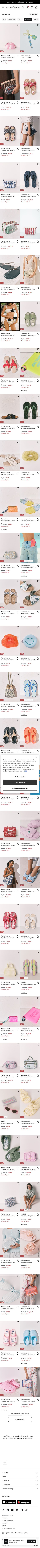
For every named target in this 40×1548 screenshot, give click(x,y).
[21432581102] (38, 1183)
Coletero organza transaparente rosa (8, 660)
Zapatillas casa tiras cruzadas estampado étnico (8, 150)
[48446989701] (18, 164)
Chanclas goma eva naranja (28, 752)
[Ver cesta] (36, 7)
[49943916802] (18, 905)
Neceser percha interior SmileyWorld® (28, 1169)
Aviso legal (4, 1518)
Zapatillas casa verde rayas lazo (8, 1308)
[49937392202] (38, 812)
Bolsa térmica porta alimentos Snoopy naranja (28, 1308)
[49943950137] (18, 395)
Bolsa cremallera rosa (7, 1030)
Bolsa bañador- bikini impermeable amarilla (28, 382)
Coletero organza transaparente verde (28, 474)
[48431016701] (18, 488)
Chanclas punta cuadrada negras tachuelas (8, 289)
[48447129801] (38, 1368)
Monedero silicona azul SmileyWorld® (28, 660)
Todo (4, 19)
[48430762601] (38, 627)
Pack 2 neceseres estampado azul (28, 150)
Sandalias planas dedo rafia (8, 752)
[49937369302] (38, 303)
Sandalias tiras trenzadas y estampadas (28, 613)
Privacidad (4, 1523)
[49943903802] (18, 581)
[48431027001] (18, 998)
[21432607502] (38, 951)
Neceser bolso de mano (28, 289)
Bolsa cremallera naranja (8, 521)
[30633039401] (18, 674)
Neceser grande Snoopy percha (8, 845)
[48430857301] (18, 1044)
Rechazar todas (20, 777)
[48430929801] (38, 1044)
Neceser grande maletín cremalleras (8, 984)
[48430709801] (18, 210)
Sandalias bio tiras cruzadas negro (8, 428)
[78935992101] (38, 442)
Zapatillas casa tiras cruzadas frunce (8, 938)
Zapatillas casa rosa (26, 1262)
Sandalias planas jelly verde (8, 799)
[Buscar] (23, 7)
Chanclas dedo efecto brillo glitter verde (28, 428)
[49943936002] (38, 71)
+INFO (25, 771)
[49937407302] (38, 1230)
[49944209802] (18, 1322)
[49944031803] (38, 1322)
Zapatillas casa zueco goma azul (28, 1355)
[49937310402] (38, 1090)
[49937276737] (38, 720)
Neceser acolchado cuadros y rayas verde (8, 1262)
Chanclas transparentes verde (28, 521)
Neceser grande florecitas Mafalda (8, 1077)
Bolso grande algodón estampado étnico (8, 891)
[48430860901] (18, 534)
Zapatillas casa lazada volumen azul (28, 891)
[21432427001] (18, 1090)
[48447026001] (38, 210)
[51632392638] (38, 674)
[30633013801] (18, 303)
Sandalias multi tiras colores (28, 104)
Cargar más (20, 1419)
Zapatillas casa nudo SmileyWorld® (28, 845)
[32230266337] (18, 349)
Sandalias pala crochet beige (8, 474)
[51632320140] (18, 256)
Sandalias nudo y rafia (27, 938)
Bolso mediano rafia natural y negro (8, 335)
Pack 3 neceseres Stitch (8, 104)
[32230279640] (18, 442)
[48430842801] (38, 349)
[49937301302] (38, 859)
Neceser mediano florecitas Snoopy (8, 567)
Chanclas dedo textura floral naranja (28, 567)
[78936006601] (18, 627)
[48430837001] (38, 998)
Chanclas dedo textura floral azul (28, 706)
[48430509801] (18, 1183)
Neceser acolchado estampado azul (8, 196)
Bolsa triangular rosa (27, 799)
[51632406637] (38, 534)
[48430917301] (18, 25)
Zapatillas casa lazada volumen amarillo (28, 1123)
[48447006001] (18, 71)
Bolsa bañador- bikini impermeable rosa (28, 1030)
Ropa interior (12, 19)
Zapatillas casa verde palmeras (28, 335)
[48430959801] (38, 1137)
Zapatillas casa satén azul (28, 196)
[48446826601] (38, 1276)
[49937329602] (38, 905)
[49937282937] (38, 488)
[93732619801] (38, 25)
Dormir (20, 19)
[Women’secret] (13, 7)
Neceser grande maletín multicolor (28, 1401)
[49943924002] (18, 117)
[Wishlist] (32, 7)
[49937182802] (18, 1276)
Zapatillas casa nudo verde (8, 1169)
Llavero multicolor (26, 57)
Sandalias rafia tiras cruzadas (8, 613)
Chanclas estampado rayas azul (28, 1216)
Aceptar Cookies (20, 782)
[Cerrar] (36, 757)
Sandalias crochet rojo (7, 382)
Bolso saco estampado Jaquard (8, 706)
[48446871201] (38, 117)
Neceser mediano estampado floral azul (8, 1216)
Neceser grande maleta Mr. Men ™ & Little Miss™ (28, 1077)
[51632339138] (38, 395)
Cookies (4, 1525)
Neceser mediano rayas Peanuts (28, 243)
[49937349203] (18, 1137)
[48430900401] (18, 951)
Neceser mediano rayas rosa (8, 57)
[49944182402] (38, 164)
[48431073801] (38, 256)
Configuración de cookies (8, 1528)
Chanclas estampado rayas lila (28, 984)
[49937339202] (38, 581)
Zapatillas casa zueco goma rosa (8, 1401)
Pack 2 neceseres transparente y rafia (8, 243)
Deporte (36, 19)
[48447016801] (18, 812)
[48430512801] (18, 1230)
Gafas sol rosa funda (7, 1123)
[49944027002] (18, 1368)
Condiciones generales (7, 1520)
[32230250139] (18, 720)
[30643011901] (18, 859)
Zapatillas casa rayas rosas (8, 1355)
